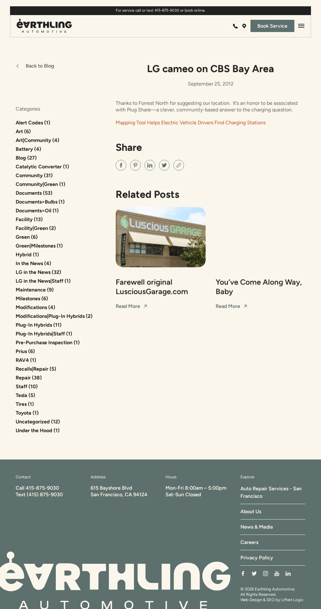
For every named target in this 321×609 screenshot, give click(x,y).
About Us (250, 511)
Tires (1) (25, 404)
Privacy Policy (256, 558)
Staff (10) (27, 386)
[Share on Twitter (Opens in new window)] (164, 165)
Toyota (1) (27, 413)
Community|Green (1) (40, 184)
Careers (249, 542)
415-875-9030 (42, 488)
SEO (270, 599)
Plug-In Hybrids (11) (38, 325)
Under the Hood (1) (38, 430)
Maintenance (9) (35, 290)
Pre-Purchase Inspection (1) (48, 342)
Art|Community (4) (37, 140)
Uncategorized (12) (38, 422)
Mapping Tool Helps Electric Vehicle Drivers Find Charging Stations (191, 123)
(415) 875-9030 (45, 495)
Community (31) (34, 175)
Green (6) (27, 237)
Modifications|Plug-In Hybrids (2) (54, 316)
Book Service (272, 26)
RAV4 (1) (26, 360)
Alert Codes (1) (33, 123)
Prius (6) (25, 351)
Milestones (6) (32, 299)
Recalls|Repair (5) (36, 369)
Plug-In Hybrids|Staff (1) (44, 334)
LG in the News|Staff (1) (43, 281)
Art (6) (23, 131)
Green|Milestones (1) (39, 246)
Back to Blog (40, 66)
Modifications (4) (35, 307)
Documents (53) (34, 193)
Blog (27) (26, 158)
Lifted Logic (292, 599)
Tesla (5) (25, 395)
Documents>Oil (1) (37, 211)
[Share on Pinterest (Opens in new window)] (135, 165)
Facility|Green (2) (36, 228)
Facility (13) (29, 219)
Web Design (251, 599)
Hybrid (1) (27, 255)
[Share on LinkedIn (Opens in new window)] (150, 165)
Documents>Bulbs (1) (40, 202)
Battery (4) (28, 149)
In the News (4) (33, 263)
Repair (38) (29, 378)
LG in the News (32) (38, 272)
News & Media (256, 527)
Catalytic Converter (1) (42, 167)
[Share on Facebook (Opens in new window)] (121, 165)
